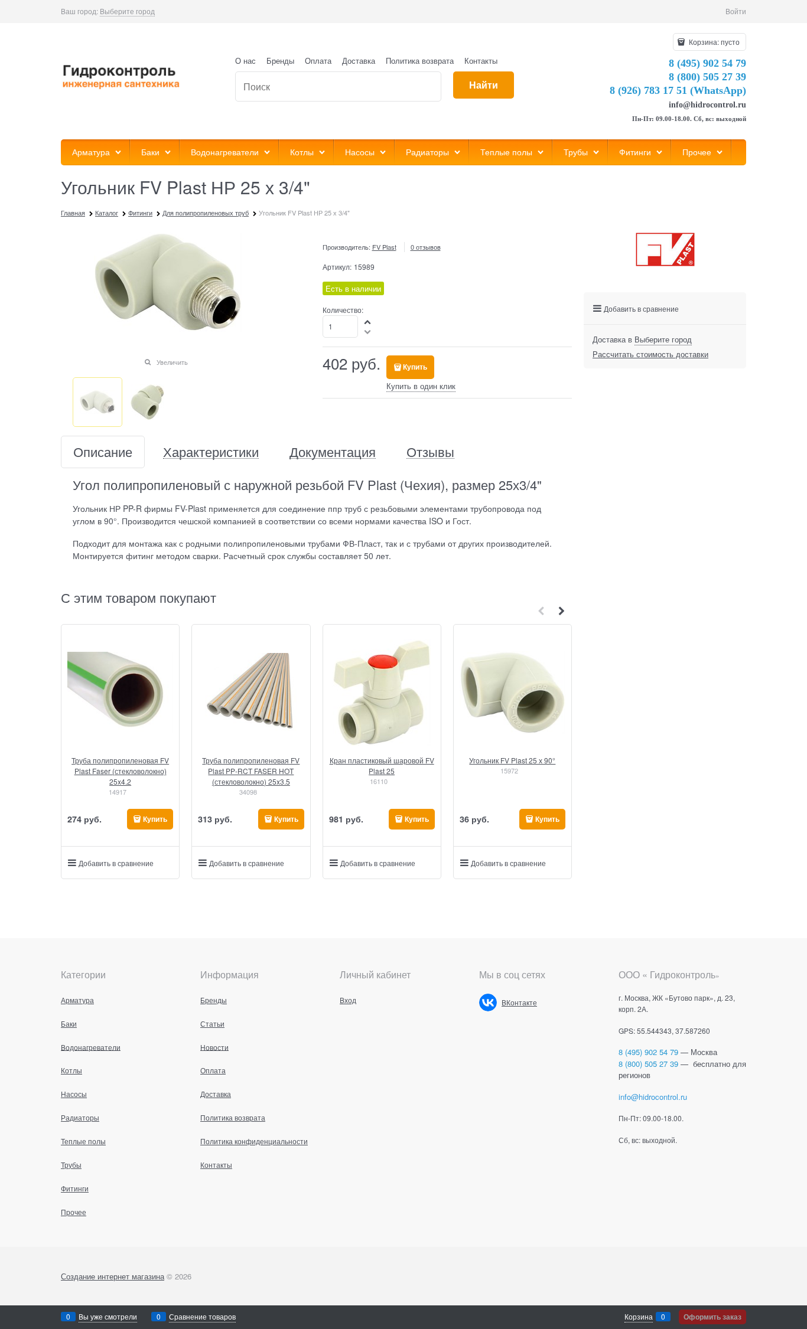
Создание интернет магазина (112, 1276)
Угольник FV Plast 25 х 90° (512, 760)
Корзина (638, 1316)
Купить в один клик (420, 385)
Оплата (318, 60)
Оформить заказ (712, 1316)
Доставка (358, 60)
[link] (127, 11)
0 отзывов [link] (426, 247)
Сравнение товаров (202, 1316)
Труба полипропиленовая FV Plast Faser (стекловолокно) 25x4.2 (120, 770)
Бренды (280, 60)
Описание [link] (102, 452)
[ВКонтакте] (488, 1002)
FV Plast (384, 247)
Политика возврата (420, 60)
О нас (245, 60)
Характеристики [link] (211, 452)
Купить (415, 366)
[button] (368, 321)
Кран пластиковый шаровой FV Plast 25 (382, 765)
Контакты (480, 60)
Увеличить (172, 362)
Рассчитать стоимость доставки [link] (650, 354)
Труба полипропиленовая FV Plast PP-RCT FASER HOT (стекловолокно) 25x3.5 (251, 770)
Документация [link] (332, 452)
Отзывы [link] (430, 452)
